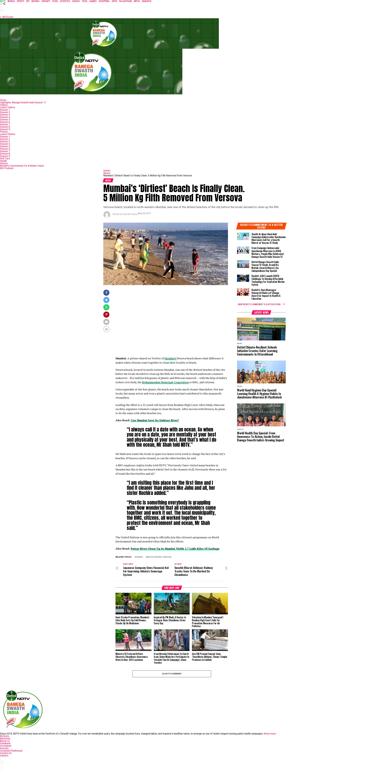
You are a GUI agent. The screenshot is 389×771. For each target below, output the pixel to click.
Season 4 (5, 117)
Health (3, 160)
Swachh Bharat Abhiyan (158, 557)
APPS (114, 1)
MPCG (137, 1)
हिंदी (27, 1)
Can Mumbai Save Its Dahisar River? (155, 420)
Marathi (146, 1)
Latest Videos (7, 107)
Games (93, 1)
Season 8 (5, 126)
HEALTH (76, 1)
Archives (4, 736)
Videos (4, 104)
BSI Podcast (6, 168)
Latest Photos (7, 134)
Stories (4, 163)
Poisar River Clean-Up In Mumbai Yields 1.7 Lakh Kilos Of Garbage (175, 548)
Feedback (5, 743)
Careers (4, 755)
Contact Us (6, 753)
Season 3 (5, 114)
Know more (270, 733)
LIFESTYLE (65, 1)
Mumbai (139, 557)
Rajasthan (125, 1)
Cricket (45, 1)
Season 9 (5, 129)
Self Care (5, 158)
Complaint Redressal (11, 750)
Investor (4, 748)
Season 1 (5, 109)
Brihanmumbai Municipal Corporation (165, 382)
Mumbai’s (170, 358)
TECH (84, 1)
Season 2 (5, 112)
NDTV (2, 1)
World (11, 1)
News (107, 173)
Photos (4, 131)
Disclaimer (5, 745)
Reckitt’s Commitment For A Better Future (22, 165)
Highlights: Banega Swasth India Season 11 (23, 102)
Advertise (5, 738)
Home (3, 100)
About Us (5, 740)
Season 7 (5, 124)
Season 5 (5, 119)
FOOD (55, 1)
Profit (20, 1)
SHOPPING (104, 1)
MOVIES (35, 1)
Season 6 (5, 122)
